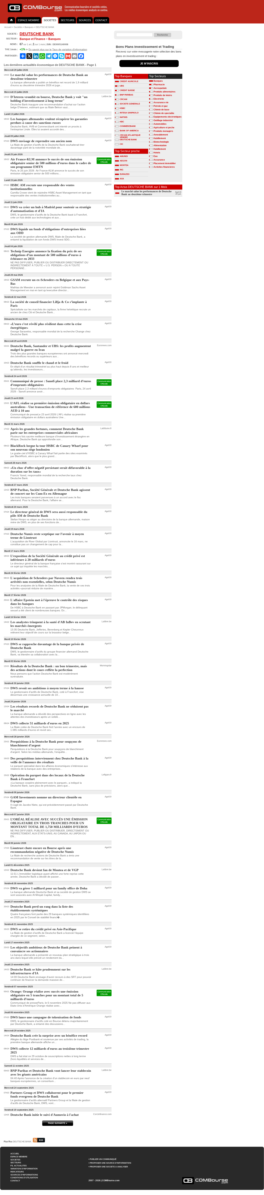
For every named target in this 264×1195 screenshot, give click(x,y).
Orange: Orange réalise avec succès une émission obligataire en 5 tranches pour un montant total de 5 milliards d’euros (46, 995)
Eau (156, 156)
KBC (122, 122)
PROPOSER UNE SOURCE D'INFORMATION (110, 1163)
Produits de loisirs (163, 95)
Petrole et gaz (161, 106)
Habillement (160, 138)
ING (121, 170)
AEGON (123, 161)
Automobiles (160, 124)
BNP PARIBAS (126, 95)
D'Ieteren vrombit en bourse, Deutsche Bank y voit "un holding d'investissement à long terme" (48, 98)
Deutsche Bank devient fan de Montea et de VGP (44, 870)
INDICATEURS (17, 1172)
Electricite (159, 99)
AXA (122, 179)
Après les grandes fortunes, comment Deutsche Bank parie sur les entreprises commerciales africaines (47, 430)
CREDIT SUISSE (127, 90)
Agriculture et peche (164, 127)
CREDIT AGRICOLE (129, 81)
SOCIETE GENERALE (130, 104)
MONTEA (124, 165)
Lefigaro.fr (107, 774)
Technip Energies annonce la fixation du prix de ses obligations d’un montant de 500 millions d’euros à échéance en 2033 (46, 254)
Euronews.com (104, 345)
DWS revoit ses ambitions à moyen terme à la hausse (47, 688)
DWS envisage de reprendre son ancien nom (41, 141)
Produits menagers (163, 131)
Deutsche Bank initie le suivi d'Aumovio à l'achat (44, 1115)
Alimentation (160, 145)
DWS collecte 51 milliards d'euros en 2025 (39, 723)
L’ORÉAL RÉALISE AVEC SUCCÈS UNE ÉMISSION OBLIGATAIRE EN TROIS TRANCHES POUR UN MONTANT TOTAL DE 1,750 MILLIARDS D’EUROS (49, 823)
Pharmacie (159, 84)
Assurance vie (161, 102)
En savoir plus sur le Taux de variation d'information (58, 49)
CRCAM (123, 99)
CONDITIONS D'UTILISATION (24, 1178)
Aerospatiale (160, 88)
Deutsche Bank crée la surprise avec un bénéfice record (48, 1035)
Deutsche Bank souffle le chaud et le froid (39, 363)
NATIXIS (123, 117)
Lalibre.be (107, 96)
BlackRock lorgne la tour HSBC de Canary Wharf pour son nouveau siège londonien (49, 447)
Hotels (157, 152)
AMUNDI (124, 156)
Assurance (159, 160)
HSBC (122, 108)
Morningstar (106, 665)
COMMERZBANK (128, 126)
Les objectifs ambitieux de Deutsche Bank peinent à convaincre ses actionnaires (46, 949)
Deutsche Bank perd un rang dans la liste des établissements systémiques (41, 908)
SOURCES (85, 20)
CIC (121, 144)
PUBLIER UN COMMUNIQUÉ (103, 1159)
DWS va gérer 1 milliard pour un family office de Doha (48, 888)
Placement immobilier (165, 163)
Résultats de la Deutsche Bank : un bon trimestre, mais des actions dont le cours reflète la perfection (48, 668)
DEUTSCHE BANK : (23, 1141)
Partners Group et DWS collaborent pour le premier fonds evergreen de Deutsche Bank (47, 1094)
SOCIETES (50, 20)
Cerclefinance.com (102, 1114)
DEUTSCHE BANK (45, 27)
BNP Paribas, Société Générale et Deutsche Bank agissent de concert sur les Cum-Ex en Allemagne (50, 491)
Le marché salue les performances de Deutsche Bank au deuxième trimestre (146, 193)
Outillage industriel (163, 120)
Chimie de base (161, 109)
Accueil (7, 27)
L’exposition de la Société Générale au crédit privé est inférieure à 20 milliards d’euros (47, 557)
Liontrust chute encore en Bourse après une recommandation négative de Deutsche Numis (42, 850)
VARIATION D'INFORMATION (24, 1169)
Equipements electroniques (168, 117)
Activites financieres (164, 167)
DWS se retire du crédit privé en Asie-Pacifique (43, 929)
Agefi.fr (108, 74)
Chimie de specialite (164, 113)
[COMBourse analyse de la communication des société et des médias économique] (60, 13)
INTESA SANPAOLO (129, 113)
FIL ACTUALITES (18, 1166)
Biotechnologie (161, 142)
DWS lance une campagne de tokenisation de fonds (45, 1017)
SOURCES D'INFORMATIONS (24, 1175)
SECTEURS (67, 20)
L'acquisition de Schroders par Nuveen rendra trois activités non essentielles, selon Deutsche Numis (46, 580)
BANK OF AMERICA (129, 131)
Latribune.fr (106, 428)
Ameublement (161, 134)
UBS (122, 86)
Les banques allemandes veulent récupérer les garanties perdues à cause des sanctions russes (49, 121)
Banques (29, 27)
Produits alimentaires (164, 91)
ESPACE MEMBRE (28, 20)
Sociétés (18, 27)
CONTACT (101, 20)
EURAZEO (124, 174)
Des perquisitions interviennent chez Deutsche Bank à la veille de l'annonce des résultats (49, 760)
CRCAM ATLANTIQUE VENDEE (130, 135)
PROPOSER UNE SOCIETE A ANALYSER (109, 1167)
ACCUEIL (14, 1154)
